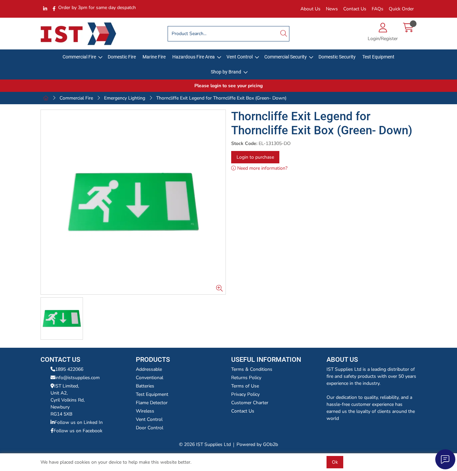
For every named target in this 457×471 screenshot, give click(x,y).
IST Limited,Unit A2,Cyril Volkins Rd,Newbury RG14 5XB (68, 400)
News (332, 9)
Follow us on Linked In (79, 422)
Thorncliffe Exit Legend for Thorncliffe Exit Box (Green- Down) (221, 98)
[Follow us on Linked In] (45, 9)
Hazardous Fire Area (193, 56)
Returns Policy (246, 377)
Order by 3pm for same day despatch (97, 7)
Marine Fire (154, 56)
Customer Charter (249, 403)
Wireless (145, 411)
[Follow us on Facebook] (54, 9)
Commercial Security (285, 56)
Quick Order (401, 9)
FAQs (377, 9)
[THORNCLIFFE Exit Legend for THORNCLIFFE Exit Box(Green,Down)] (133, 202)
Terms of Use (245, 386)
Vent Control (239, 56)
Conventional (149, 377)
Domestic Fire (122, 56)
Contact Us (354, 9)
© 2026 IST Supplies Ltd (205, 444)
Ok (335, 462)
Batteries (145, 386)
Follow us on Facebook (78, 431)
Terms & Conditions (251, 369)
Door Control (149, 428)
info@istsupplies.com (77, 377)
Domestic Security (337, 56)
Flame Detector (152, 403)
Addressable (149, 369)
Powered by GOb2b (257, 444)
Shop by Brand (226, 71)
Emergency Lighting (124, 98)
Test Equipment (378, 56)
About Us (310, 9)
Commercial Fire (79, 56)
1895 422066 (69, 369)
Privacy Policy (245, 394)
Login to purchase (255, 157)
